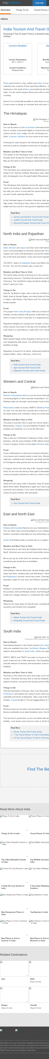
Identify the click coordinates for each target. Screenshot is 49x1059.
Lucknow (12, 136)
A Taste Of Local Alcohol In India (12, 887)
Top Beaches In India (39, 912)
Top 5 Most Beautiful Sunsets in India (13, 861)
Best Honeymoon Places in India (12, 913)
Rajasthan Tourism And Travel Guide (29, 371)
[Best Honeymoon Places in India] (14, 902)
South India (29, 651)
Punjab (27, 311)
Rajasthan (26, 263)
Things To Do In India (10, 833)
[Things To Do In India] (14, 823)
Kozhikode (33, 648)
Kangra (4, 1005)
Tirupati (14, 700)
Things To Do (22, 10)
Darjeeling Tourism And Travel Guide (29, 620)
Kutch (41, 444)
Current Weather (18, 45)
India (39, 83)
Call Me (39, 3)
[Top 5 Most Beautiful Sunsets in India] (14, 849)
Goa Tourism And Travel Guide (27, 503)
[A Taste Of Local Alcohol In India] (14, 876)
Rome (6, 83)
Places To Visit (35, 982)
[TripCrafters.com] (11, 3)
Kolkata (6, 528)
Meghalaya (11, 576)
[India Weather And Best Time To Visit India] (17, 53)
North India (18, 311)
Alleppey (43, 648)
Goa (28, 395)
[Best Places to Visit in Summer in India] (14, 928)
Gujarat (19, 426)
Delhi (23, 127)
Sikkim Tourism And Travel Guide (28, 617)
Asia (27, 89)
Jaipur (23, 248)
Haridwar (21, 136)
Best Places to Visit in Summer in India (10, 939)
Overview (5, 10)
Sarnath (33, 1005)
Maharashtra (8, 407)
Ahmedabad (16, 395)
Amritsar (31, 127)
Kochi (41, 645)
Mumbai (6, 395)
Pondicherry (8, 694)
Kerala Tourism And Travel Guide (28, 732)
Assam (6, 540)
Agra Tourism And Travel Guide (27, 368)
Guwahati (18, 528)
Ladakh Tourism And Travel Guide (28, 220)
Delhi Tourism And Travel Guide (27, 365)
